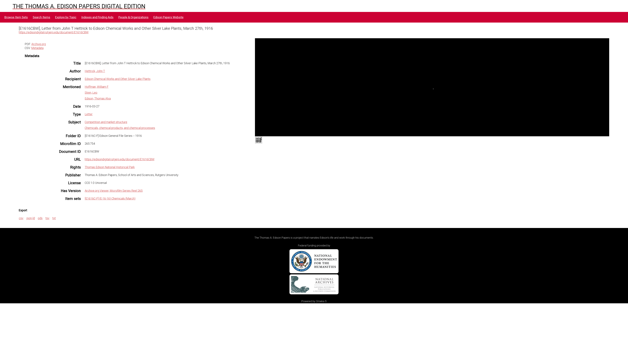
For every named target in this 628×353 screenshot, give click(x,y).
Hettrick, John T (95, 71)
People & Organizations (133, 17)
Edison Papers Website (168, 17)
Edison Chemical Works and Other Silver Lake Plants (117, 79)
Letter (89, 114)
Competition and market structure (106, 122)
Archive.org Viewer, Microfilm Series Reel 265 (114, 190)
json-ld (30, 218)
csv (21, 218)
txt (54, 218)
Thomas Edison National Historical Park (110, 167)
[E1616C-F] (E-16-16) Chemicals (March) (110, 198)
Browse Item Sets (16, 17)
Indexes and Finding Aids (97, 17)
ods (40, 218)
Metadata (37, 48)
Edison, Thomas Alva (98, 98)
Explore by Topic (65, 17)
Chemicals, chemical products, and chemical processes (120, 128)
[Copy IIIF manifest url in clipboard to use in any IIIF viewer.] (258, 140)
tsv (47, 218)
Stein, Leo (91, 92)
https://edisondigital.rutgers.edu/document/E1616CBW (53, 32)
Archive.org (38, 44)
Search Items (41, 17)
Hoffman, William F (96, 86)
